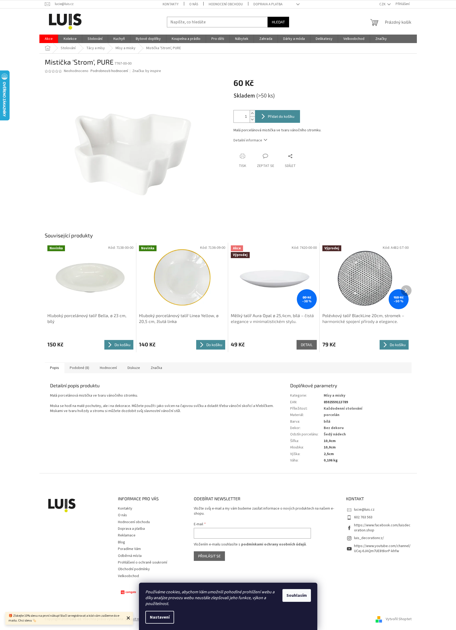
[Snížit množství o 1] (252, 119)
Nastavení (160, 617)
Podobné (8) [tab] (79, 368)
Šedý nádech (335, 434)
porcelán (331, 415)
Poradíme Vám (129, 549)
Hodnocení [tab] (108, 368)
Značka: (146, 71)
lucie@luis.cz (364, 509)
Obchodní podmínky (134, 569)
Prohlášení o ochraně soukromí (142, 562)
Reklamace (126, 535)
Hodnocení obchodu (226, 4)
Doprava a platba (267, 4)
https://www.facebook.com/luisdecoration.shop (382, 528)
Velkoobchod (128, 576)
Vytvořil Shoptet (399, 619)
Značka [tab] (156, 368)
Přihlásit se (209, 556)
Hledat (278, 22)
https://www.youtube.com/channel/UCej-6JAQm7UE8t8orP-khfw (382, 548)
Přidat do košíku (281, 116)
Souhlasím (296, 595)
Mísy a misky (334, 395)
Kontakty (171, 4)
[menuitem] (48, 39)
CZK (382, 4)
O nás (193, 4)
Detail (307, 344)
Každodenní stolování (343, 408)
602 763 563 (363, 517)
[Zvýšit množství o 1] (252, 113)
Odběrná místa (130, 555)
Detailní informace (247, 140)
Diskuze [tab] (134, 368)
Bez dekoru (334, 428)
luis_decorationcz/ (369, 538)
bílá (327, 421)
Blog (121, 542)
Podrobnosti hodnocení (109, 71)
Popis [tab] (54, 368)
